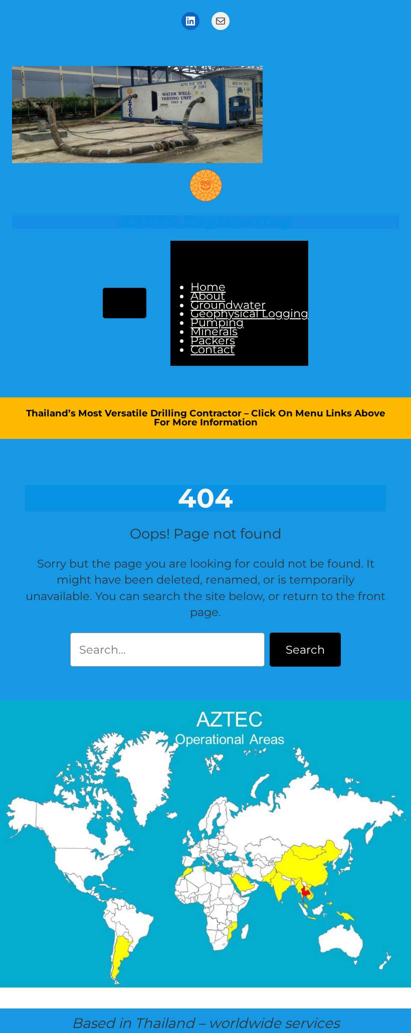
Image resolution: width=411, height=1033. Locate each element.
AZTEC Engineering (205, 222)
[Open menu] (125, 303)
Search (305, 650)
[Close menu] (192, 256)
